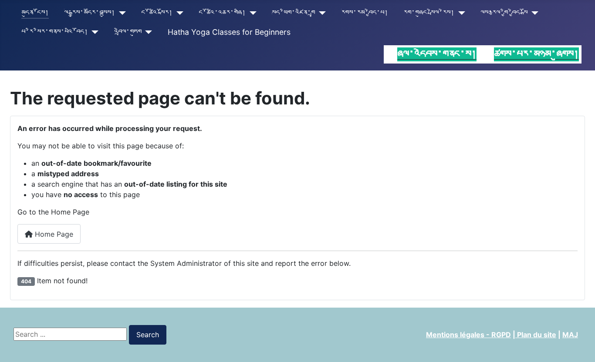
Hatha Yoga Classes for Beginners (229, 32)
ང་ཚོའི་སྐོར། (156, 12)
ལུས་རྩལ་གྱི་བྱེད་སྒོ (503, 12)
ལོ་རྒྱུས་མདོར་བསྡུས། (89, 12)
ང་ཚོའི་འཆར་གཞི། (222, 12)
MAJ (570, 334)
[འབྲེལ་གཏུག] (147, 32)
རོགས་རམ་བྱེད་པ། (364, 12)
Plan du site (535, 334)
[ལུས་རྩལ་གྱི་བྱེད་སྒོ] (532, 13)
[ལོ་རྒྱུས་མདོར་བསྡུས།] (120, 13)
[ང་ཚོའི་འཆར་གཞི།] (251, 13)
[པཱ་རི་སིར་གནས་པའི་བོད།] (93, 32)
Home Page (53, 234)
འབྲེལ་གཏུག (128, 32)
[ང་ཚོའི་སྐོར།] (177, 13)
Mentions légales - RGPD (468, 334)
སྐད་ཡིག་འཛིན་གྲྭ (293, 12)
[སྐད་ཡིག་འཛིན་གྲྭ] (320, 13)
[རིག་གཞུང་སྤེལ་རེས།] (459, 13)
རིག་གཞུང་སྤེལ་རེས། (428, 12)
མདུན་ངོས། (35, 12)
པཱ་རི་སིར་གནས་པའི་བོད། (54, 32)
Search (147, 334)
